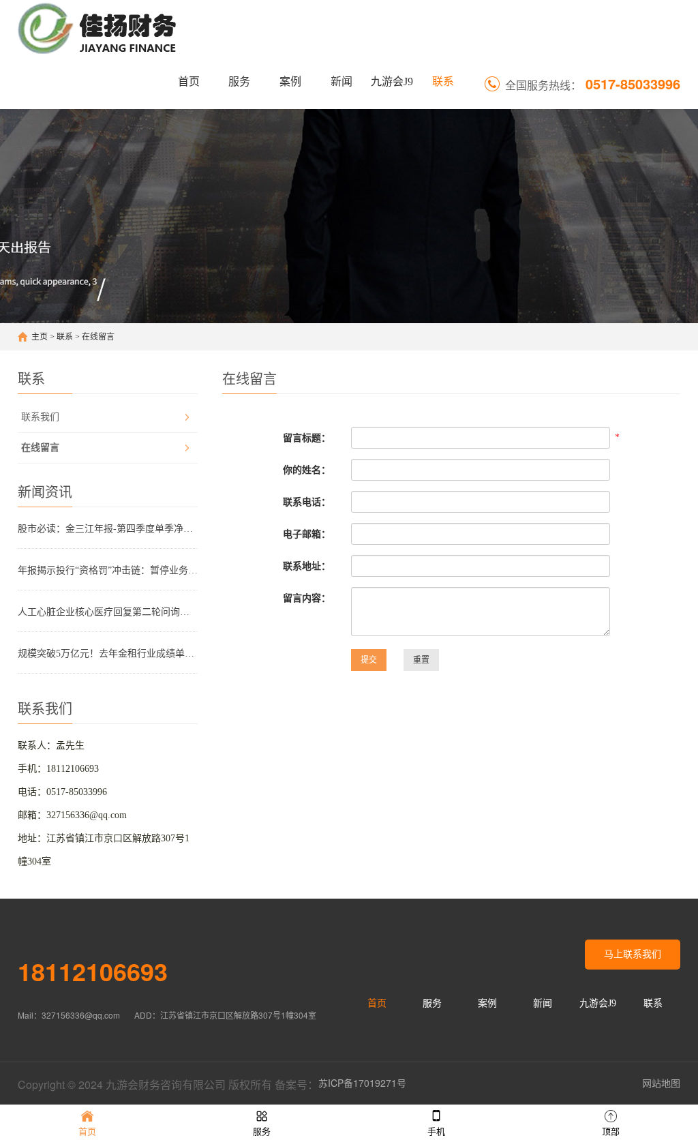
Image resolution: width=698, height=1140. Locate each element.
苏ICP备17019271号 (362, 1083)
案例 (290, 81)
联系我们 (40, 417)
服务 (239, 81)
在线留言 (98, 337)
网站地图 (661, 1083)
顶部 (611, 1131)
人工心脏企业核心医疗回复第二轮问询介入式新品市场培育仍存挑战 (108, 612)
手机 (436, 1131)
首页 (189, 81)
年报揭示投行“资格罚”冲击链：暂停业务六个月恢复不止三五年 (108, 570)
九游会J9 (392, 81)
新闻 (341, 81)
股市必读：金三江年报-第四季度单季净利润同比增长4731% (108, 529)
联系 (443, 81)
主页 (39, 337)
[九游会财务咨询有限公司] (98, 27)
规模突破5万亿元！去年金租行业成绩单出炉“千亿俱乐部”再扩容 (108, 653)
